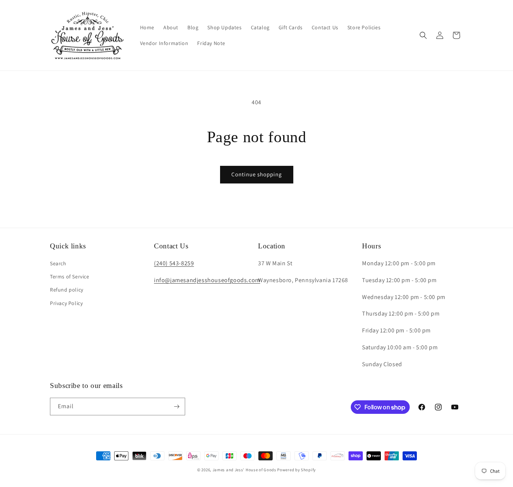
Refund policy (66, 289)
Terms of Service (69, 276)
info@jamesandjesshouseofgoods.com (207, 280)
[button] (423, 35)
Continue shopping (256, 174)
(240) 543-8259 (174, 263)
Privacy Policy (66, 303)
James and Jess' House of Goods (244, 469)
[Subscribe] (176, 406)
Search (58, 263)
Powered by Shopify (296, 469)
